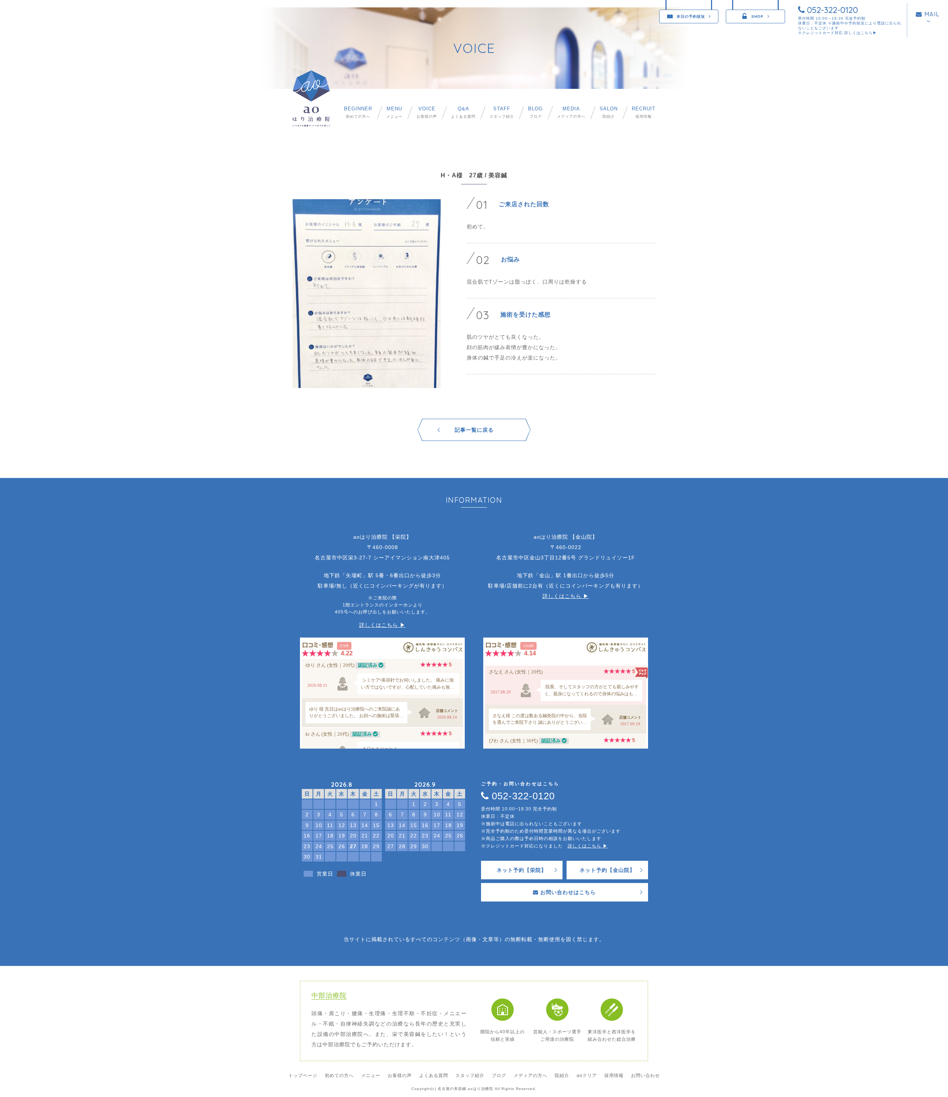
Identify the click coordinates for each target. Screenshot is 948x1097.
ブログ (535, 112)
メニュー (394, 112)
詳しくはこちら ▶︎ (382, 625)
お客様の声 (427, 112)
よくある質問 (463, 112)
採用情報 (643, 112)
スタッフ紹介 (502, 112)
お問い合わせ (645, 1075)
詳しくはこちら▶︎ (860, 33)
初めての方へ (358, 112)
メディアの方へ (571, 112)
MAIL (931, 14)
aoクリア (587, 1075)
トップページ (302, 1075)
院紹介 (609, 112)
